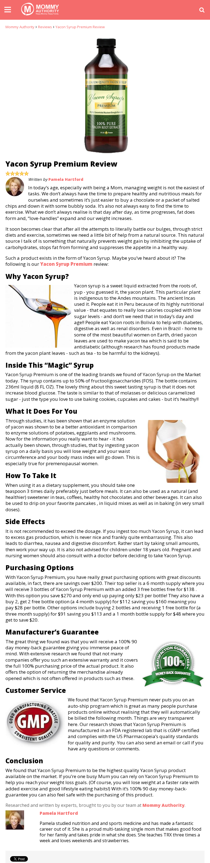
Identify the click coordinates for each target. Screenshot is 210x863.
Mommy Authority (19, 26)
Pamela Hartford (65, 179)
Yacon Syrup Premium (66, 264)
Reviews (45, 26)
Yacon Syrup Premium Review (80, 26)
